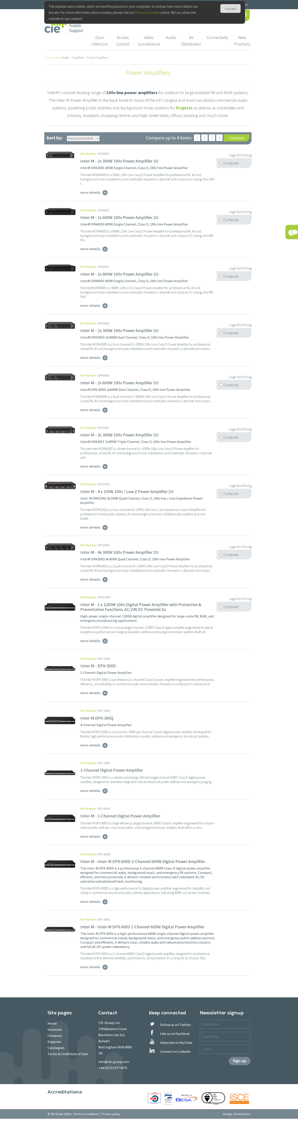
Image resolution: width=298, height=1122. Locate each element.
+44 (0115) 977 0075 (112, 1068)
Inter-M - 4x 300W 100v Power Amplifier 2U (119, 552)
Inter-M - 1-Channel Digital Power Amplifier (120, 816)
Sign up (239, 1060)
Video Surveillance (149, 41)
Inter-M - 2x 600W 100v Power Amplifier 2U (119, 382)
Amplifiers (78, 57)
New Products (242, 41)
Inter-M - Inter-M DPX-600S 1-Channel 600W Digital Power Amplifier (142, 926)
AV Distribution (191, 41)
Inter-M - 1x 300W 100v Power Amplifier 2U (119, 161)
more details (90, 192)
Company (55, 1035)
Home (52, 1023)
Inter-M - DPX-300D (98, 665)
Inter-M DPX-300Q (96, 718)
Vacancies (55, 1029)
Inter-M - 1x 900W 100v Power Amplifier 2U (119, 274)
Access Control (123, 41)
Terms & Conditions (86, 1114)
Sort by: (54, 138)
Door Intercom (100, 41)
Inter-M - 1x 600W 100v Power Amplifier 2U (119, 217)
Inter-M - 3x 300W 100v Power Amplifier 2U (119, 434)
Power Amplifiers (97, 57)
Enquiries (54, 1041)
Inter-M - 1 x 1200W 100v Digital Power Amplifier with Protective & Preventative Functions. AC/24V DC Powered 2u (140, 607)
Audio (171, 37)
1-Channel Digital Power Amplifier (111, 770)
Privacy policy (111, 1114)
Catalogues (56, 1048)
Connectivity (217, 37)
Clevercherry (241, 1114)
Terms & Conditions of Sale (68, 1054)
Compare (236, 137)
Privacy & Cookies (147, 12)
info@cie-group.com (113, 1061)
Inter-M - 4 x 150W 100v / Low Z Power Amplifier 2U (126, 491)
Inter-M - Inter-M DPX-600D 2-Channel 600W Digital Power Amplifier (142, 861)
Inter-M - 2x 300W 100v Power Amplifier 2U (119, 330)
